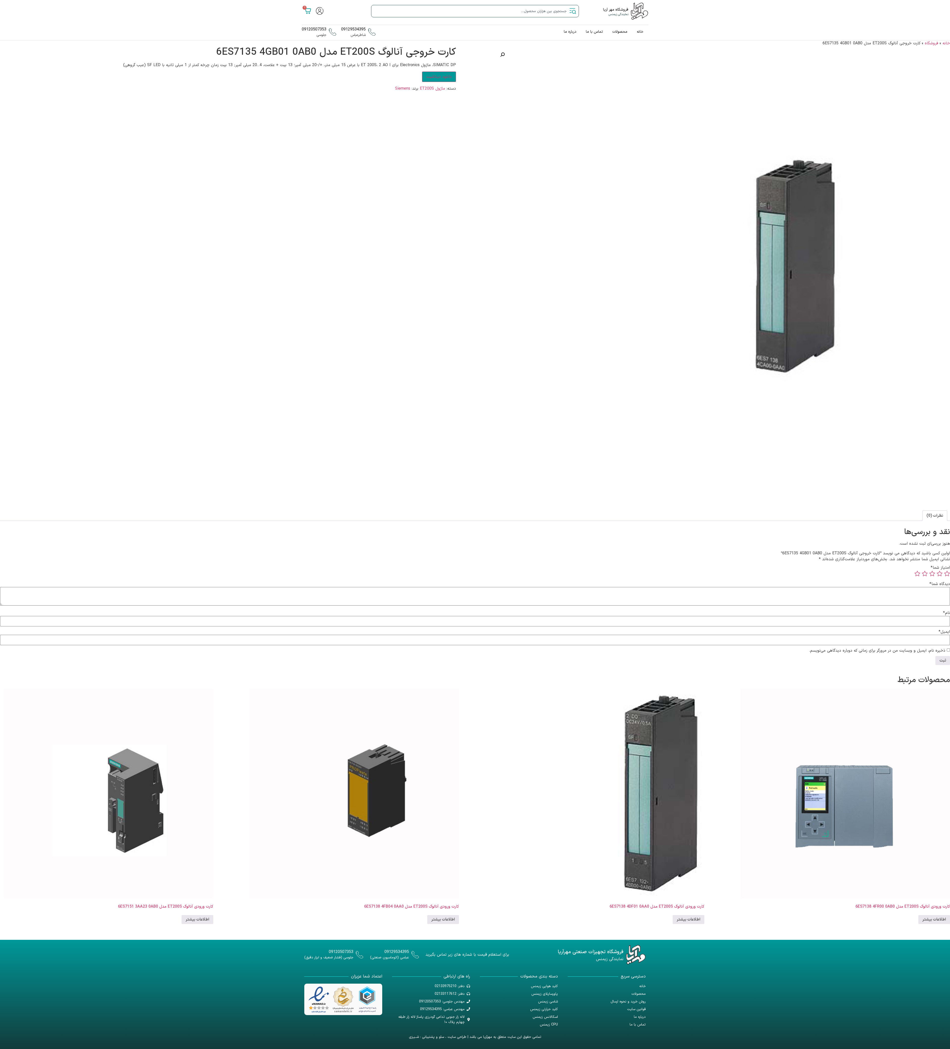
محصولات (619, 32)
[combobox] (475, 11)
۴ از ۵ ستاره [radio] (925, 574)
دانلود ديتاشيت (439, 77)
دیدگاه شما (939, 584)
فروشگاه (931, 43)
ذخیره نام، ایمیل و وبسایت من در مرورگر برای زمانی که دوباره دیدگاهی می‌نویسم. (877, 651)
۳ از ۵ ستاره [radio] (932, 574)
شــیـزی (414, 1037)
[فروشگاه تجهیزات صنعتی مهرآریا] (636, 955)
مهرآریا (487, 1037)
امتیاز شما (940, 568)
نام (946, 613)
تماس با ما (594, 32)
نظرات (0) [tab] (934, 516)
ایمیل (944, 632)
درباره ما (570, 32)
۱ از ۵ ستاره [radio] (947, 574)
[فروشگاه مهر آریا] (639, 11)
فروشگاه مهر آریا (615, 10)
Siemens (402, 89)
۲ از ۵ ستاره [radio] (940, 574)
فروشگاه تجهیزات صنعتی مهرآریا (590, 952)
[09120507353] (332, 32)
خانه (640, 32)
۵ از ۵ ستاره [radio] (917, 574)
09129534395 (353, 29)
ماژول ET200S (432, 89)
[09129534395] (372, 32)
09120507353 (314, 29)
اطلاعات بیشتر (934, 919)
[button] (502, 54)
